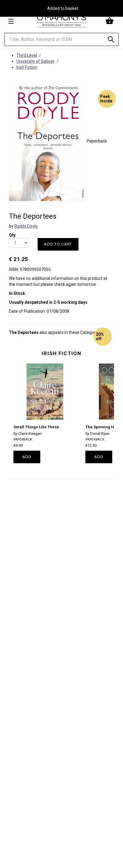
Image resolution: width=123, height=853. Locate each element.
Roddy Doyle (26, 226)
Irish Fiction (61, 353)
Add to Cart (58, 244)
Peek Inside (106, 98)
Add (27, 457)
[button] (110, 20)
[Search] (111, 40)
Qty (12, 233)
